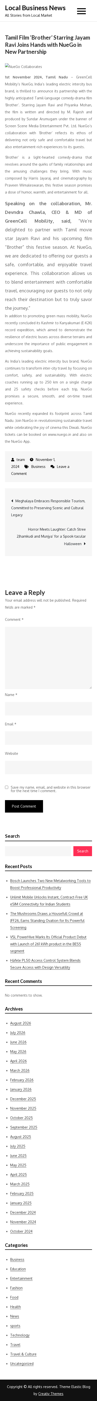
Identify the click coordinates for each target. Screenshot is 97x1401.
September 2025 (23, 1127)
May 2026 (18, 1051)
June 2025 (18, 1155)
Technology (20, 1335)
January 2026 (21, 1089)
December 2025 (23, 1099)
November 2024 (23, 1222)
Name (11, 695)
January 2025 (21, 1203)
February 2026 (22, 1080)
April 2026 (18, 1061)
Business (38, 466)
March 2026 (20, 1070)
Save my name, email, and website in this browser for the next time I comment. (51, 789)
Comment (14, 619)
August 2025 (20, 1137)
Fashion (16, 1288)
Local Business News (35, 8)
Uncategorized (22, 1363)
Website (11, 753)
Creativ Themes (50, 1394)
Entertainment (21, 1278)
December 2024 (23, 1212)
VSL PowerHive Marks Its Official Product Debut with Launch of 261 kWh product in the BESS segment (48, 944)
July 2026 (17, 1032)
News (14, 1316)
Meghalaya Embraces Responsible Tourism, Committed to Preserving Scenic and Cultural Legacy (48, 508)
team (21, 459)
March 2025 (20, 1184)
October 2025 (21, 1118)
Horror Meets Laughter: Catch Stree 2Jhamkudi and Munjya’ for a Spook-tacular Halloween (51, 536)
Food (14, 1297)
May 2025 (18, 1165)
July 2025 (17, 1146)
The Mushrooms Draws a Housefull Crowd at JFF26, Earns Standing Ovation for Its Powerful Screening (47, 920)
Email (10, 724)
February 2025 (22, 1193)
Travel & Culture (23, 1354)
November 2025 (23, 1108)
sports (15, 1326)
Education (18, 1269)
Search (12, 836)
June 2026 (18, 1042)
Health (15, 1307)
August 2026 (20, 1023)
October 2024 (21, 1231)
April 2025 (18, 1174)
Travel (15, 1344)
